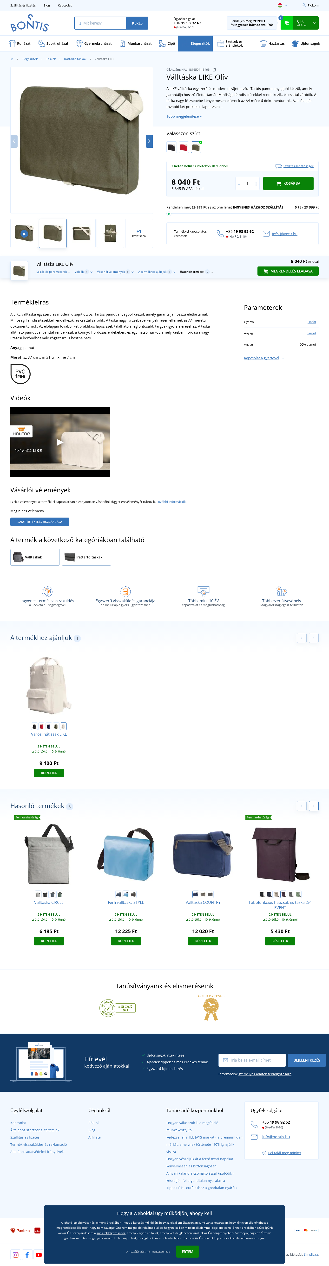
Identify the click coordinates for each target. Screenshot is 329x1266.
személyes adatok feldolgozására (264, 1074)
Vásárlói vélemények (113, 272)
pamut (311, 333)
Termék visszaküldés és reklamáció (38, 1144)
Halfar (312, 322)
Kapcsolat (65, 5)
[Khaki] (203, 894)
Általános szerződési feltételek (34, 1130)
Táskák (51, 59)
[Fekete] (171, 147)
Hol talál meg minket (284, 1153)
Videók (81, 272)
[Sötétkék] (49, 726)
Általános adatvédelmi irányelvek (37, 1151)
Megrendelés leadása (291, 271)
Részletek (49, 773)
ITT (148, 1251)
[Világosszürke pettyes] (38, 894)
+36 (187, 22)
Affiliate (94, 1137)
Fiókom (313, 5)
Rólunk (93, 1122)
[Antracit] (133, 894)
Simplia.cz (311, 1254)
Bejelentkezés (307, 1060)
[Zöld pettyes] (59, 894)
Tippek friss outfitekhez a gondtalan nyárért (201, 1187)
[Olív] (196, 147)
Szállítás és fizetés (23, 5)
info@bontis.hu (284, 233)
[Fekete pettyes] (45, 894)
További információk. (171, 502)
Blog (47, 5)
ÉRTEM (187, 1251)
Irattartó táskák (75, 59)
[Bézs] (276, 894)
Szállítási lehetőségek (298, 166)
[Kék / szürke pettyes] (52, 894)
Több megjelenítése (182, 116)
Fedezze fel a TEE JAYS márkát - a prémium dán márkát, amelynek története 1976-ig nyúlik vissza (204, 1144)
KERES (137, 23)
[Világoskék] (126, 894)
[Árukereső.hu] (117, 1007)
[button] (149, 141)
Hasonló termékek (194, 272)
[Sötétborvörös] (283, 894)
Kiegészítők (30, 59)
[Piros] (184, 147)
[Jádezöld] (298, 894)
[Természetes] (63, 726)
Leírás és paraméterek (51, 272)
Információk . (255, 1074)
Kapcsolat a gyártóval (261, 357)
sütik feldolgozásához (111, 1233)
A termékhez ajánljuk (154, 272)
